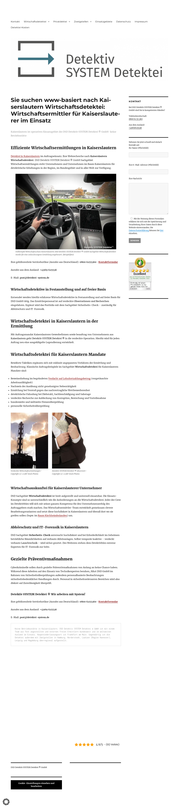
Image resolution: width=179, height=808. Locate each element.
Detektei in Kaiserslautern (25, 156)
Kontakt (15, 21)
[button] (6, 802)
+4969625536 (135, 128)
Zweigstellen (81, 21)
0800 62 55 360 (136, 119)
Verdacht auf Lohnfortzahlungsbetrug (69, 378)
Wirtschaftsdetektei (35, 21)
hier (161, 230)
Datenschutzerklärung (139, 230)
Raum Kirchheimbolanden (52, 515)
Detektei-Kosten (20, 27)
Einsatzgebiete (103, 21)
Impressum (141, 21)
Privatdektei (60, 21)
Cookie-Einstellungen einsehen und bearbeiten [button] (36, 784)
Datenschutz (123, 21)
